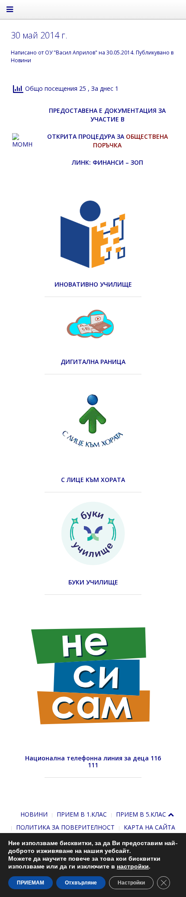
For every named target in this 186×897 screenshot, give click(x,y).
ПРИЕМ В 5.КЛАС (141, 814)
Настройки (131, 882)
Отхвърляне (81, 882)
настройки (133, 867)
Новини (21, 60)
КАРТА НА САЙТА (149, 827)
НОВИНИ (34, 814)
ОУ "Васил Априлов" (71, 52)
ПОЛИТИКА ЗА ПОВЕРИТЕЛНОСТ (65, 827)
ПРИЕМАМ (30, 882)
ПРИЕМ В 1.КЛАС (82, 814)
